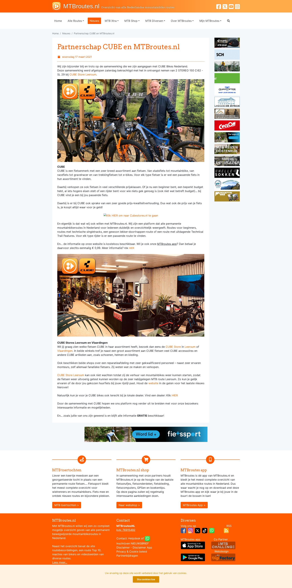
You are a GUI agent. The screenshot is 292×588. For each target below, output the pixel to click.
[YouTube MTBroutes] (232, 6)
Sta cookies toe (146, 579)
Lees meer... (59, 562)
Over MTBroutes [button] (181, 20)
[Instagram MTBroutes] (237, 6)
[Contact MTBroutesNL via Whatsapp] (147, 538)
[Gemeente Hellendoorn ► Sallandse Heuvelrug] (227, 78)
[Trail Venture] (227, 185)
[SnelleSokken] (227, 173)
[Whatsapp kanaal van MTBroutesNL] (211, 530)
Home (58, 20)
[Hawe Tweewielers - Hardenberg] (227, 161)
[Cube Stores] (227, 43)
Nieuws (94, 20)
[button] (228, 21)
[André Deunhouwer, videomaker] (223, 545)
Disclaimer (123, 547)
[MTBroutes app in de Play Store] (193, 557)
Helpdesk (134, 538)
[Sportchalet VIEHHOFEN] (227, 149)
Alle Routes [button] (75, 20)
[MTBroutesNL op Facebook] (183, 530)
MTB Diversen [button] (154, 20)
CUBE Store (173, 346)
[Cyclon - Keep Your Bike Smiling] (227, 126)
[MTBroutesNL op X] (197, 530)
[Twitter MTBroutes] (226, 6)
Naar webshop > (129, 505)
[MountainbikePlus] (227, 197)
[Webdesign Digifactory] (223, 557)
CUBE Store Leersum (82, 74)
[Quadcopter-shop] (227, 90)
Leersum (190, 346)
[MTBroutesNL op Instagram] (190, 530)
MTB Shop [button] (131, 20)
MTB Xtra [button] (111, 20)
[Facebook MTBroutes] (219, 6)
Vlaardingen (64, 350)
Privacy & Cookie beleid (131, 551)
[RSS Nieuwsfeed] (226, 530)
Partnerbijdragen (127, 555)
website (153, 383)
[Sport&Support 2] (227, 114)
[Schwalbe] (227, 55)
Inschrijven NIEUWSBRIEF (132, 543)
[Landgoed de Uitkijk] (227, 102)
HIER (131, 248)
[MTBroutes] (57, 6)
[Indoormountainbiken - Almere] (227, 67)
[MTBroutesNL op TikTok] (204, 530)
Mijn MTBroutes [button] (209, 20)
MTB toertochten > (66, 505)
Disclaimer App (142, 547)
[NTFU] (227, 137)
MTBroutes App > (194, 505)
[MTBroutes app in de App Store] (193, 545)
